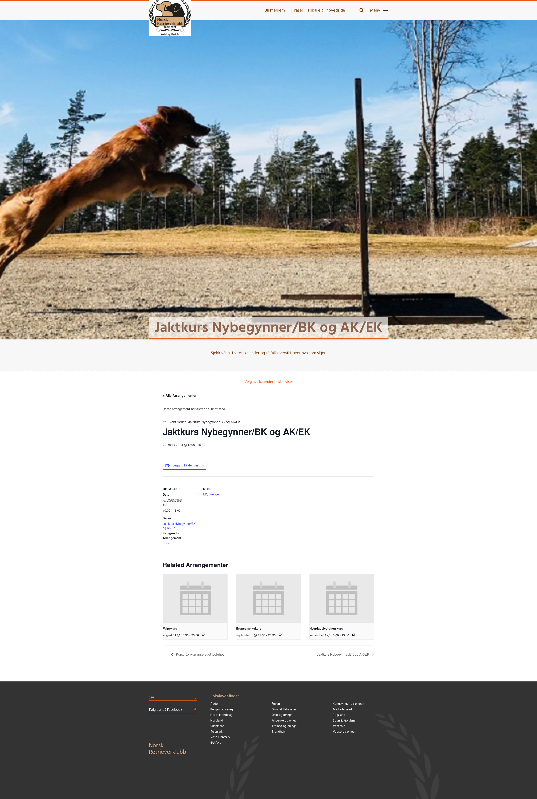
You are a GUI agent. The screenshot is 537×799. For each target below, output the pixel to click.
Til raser (296, 10)
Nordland (216, 721)
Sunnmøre (217, 726)
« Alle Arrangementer (180, 395)
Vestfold (339, 726)
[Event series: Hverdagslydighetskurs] (353, 634)
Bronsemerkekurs (248, 628)
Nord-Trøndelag (221, 715)
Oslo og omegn (282, 715)
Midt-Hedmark (343, 709)
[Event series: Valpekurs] (203, 634)
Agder (214, 704)
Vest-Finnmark (220, 737)
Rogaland (339, 715)
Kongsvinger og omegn (348, 704)
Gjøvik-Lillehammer (284, 709)
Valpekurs (170, 628)
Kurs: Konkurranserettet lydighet (199, 654)
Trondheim (279, 732)
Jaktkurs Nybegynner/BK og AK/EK (343, 654)
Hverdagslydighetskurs (326, 628)
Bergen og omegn (222, 709)
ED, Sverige (211, 494)
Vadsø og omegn (344, 732)
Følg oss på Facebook (165, 710)
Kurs (166, 543)
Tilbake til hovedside (326, 10)
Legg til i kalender (185, 465)
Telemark (216, 732)
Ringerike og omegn (285, 721)
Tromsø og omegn (284, 726)
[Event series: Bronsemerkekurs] (280, 634)
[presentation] (195, 598)
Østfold (215, 743)
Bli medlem (275, 10)
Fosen (276, 704)
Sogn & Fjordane (344, 721)
